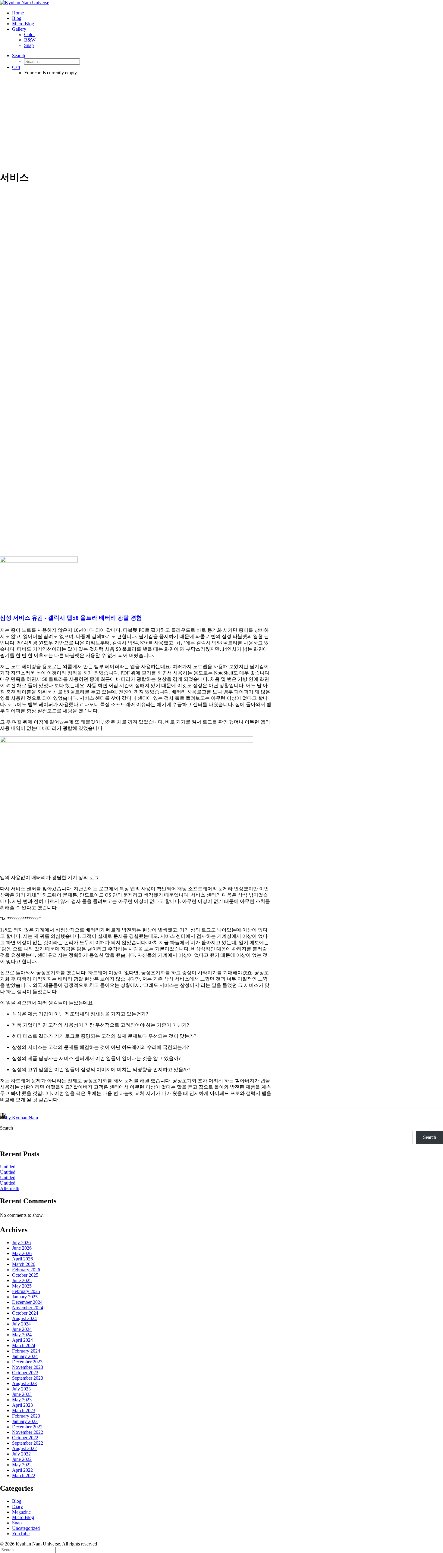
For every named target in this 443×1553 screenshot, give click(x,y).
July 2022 (21, 1453)
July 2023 (21, 1388)
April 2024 (22, 1340)
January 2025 (25, 1296)
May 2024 (22, 1334)
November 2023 (27, 1367)
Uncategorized (26, 1528)
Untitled (7, 1166)
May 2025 (22, 1285)
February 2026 (26, 1269)
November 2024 (27, 1307)
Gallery (19, 29)
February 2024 (26, 1350)
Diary (17, 1506)
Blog (16, 18)
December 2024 (27, 1302)
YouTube (21, 1533)
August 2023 (24, 1383)
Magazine (21, 1511)
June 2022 (22, 1459)
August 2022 (24, 1448)
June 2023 (22, 1394)
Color (29, 34)
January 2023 (25, 1421)
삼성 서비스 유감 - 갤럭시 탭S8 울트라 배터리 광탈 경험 (71, 618)
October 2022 (25, 1437)
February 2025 (26, 1291)
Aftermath (9, 1188)
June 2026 (22, 1248)
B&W (30, 39)
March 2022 (23, 1475)
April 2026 (22, 1258)
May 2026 (22, 1253)
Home (18, 12)
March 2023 (23, 1410)
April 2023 (22, 1405)
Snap (29, 45)
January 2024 (25, 1356)
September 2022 (27, 1443)
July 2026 (21, 1242)
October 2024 (25, 1313)
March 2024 (23, 1345)
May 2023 (22, 1399)
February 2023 (26, 1415)
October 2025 (25, 1275)
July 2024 (21, 1323)
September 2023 (27, 1378)
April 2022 (22, 1470)
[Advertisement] (221, 122)
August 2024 (24, 1318)
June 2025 (22, 1280)
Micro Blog (23, 23)
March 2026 (23, 1264)
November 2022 (27, 1432)
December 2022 (27, 1426)
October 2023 (25, 1372)
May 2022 (22, 1464)
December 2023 (27, 1361)
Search (6, 1127)
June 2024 (22, 1329)
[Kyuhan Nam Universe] (221, 2)
